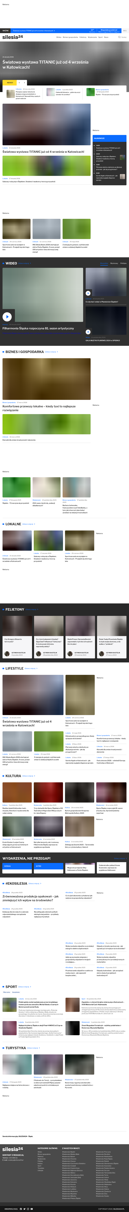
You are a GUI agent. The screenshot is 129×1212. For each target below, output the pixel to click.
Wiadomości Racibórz (103, 1154)
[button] (19, 82)
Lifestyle (19, 89)
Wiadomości (37, 500)
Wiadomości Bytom (68, 1156)
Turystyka (41, 1168)
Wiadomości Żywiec (102, 1196)
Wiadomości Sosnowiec (103, 1166)
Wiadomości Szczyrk (103, 1170)
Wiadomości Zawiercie (103, 1191)
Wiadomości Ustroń (102, 1177)
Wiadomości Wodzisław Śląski (106, 1182)
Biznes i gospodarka (70, 37)
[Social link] (21, 1209)
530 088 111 (13, 1158)
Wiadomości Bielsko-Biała (70, 1154)
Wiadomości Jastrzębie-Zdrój (71, 1177)
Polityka (40, 1161)
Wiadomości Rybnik (102, 1161)
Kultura (5, 805)
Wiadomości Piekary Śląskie (71, 1198)
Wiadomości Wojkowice (104, 1184)
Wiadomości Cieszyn (69, 1161)
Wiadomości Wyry (102, 1187)
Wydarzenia (92, 37)
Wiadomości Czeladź (69, 1166)
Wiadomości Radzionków (104, 1156)
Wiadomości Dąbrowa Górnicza (72, 1170)
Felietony (83, 37)
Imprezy (5, 324)
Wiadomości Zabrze (102, 1189)
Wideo (58, 37)
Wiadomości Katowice (69, 1182)
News (106, 37)
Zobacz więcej (119, 858)
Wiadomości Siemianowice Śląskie (107, 1163)
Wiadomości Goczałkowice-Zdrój (72, 1175)
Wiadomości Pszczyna (103, 1152)
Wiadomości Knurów (69, 1184)
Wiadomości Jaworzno (69, 1180)
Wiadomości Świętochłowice (105, 1168)
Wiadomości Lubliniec (69, 1189)
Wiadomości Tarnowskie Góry (105, 1173)
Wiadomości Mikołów (69, 1196)
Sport (100, 37)
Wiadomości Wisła (102, 1180)
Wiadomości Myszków (69, 1194)
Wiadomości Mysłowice (70, 1191)
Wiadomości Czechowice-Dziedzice (73, 1163)
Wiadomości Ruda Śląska (104, 1159)
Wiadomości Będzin (68, 1152)
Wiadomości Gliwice (68, 1173)
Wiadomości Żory (101, 1194)
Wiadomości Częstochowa (71, 1168)
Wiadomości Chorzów (69, 1159)
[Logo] (13, 38)
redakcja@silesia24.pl (15, 1160)
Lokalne (58, 89)
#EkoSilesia (6, 892)
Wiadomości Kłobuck (69, 1187)
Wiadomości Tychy (102, 1175)
